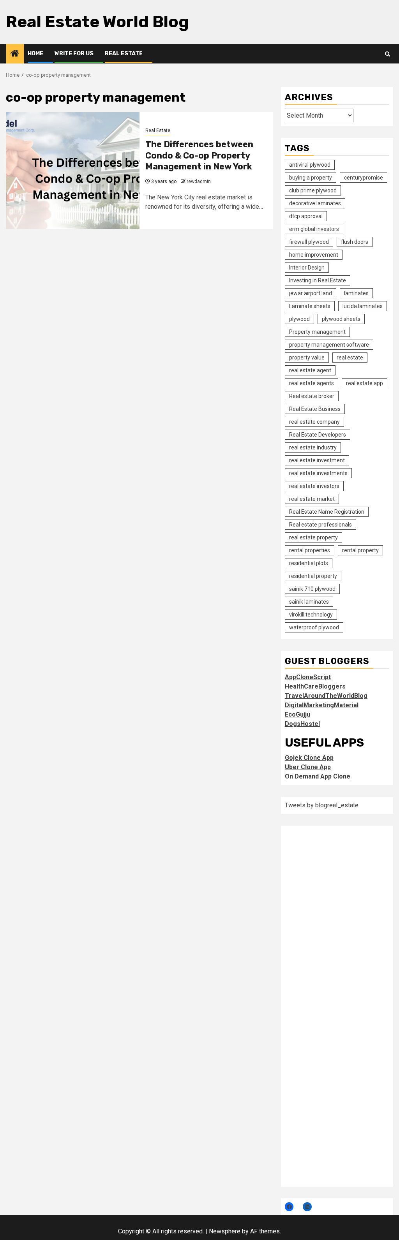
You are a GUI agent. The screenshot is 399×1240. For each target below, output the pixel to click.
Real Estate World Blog (97, 22)
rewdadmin (199, 181)
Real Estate (124, 53)
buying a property (310, 177)
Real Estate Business (315, 409)
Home (35, 53)
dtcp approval (306, 216)
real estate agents (311, 383)
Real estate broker (311, 396)
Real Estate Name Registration (326, 512)
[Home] (15, 54)
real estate (350, 357)
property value (307, 357)
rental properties (309, 550)
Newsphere (224, 1231)
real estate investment (317, 460)
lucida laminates (363, 306)
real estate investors (314, 486)
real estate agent (310, 370)
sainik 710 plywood (312, 589)
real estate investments (318, 473)
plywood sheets (341, 319)
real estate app (364, 383)
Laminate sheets (309, 306)
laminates (356, 293)
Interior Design (307, 267)
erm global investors (314, 229)
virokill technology (311, 614)
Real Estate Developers (317, 435)
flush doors (354, 242)
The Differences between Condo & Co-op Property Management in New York (199, 155)
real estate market (312, 499)
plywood (299, 319)
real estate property (313, 537)
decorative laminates (315, 203)
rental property (360, 550)
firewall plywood (309, 242)
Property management (317, 332)
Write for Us (74, 53)
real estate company (314, 422)
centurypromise (363, 177)
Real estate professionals (320, 524)
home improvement (313, 255)
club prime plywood (313, 190)
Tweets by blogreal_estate (321, 805)
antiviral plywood (309, 165)
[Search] (387, 54)
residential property (313, 576)
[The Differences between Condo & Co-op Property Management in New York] (72, 170)
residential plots (308, 563)
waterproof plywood (314, 627)
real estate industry (313, 447)
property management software (329, 345)
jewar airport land (310, 293)
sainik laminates (309, 602)
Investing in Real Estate (317, 280)
